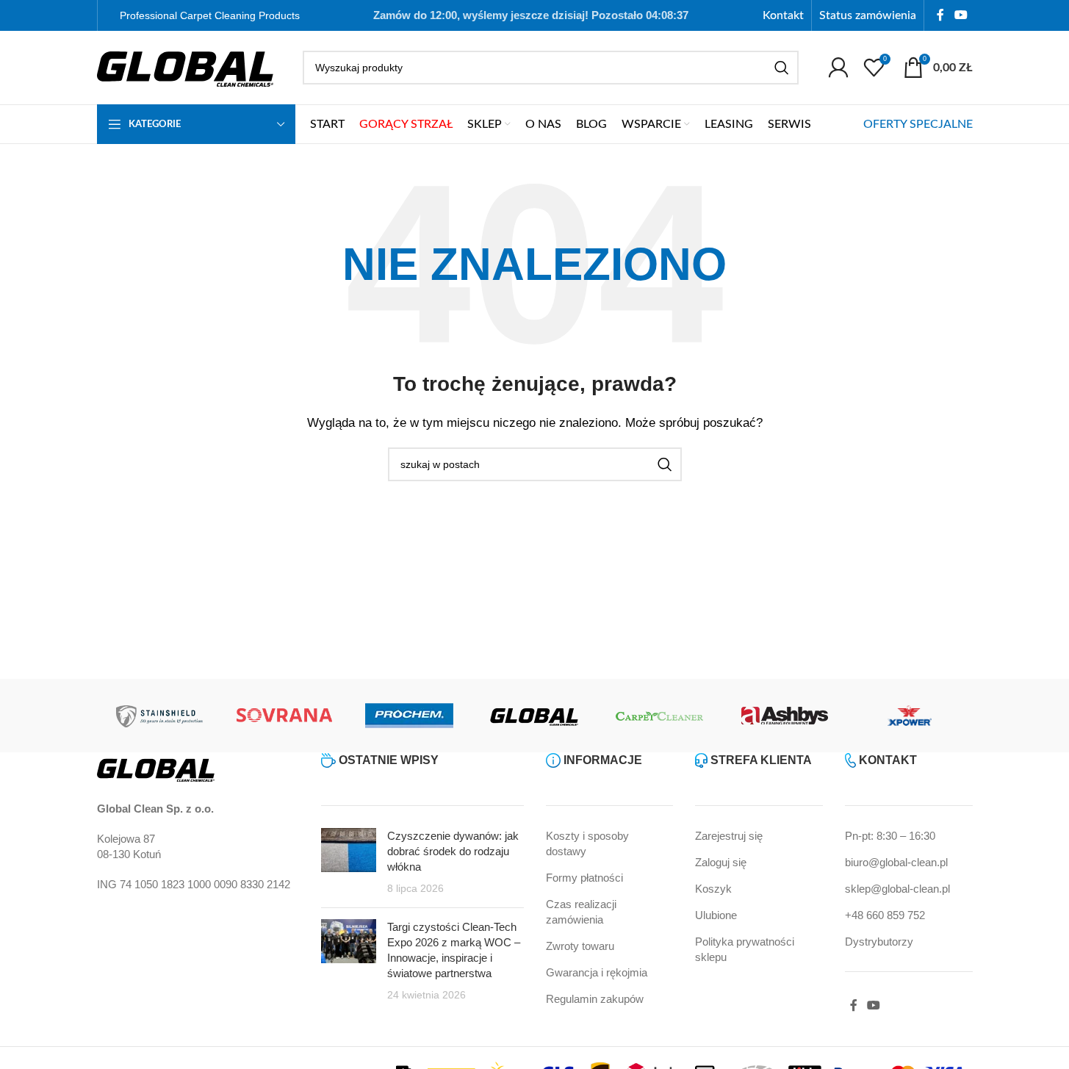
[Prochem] (409, 715)
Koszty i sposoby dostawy (587, 843)
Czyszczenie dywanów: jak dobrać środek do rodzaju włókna (453, 851)
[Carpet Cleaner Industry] (659, 715)
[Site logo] (185, 66)
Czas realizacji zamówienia (581, 912)
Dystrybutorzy (879, 941)
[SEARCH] (782, 67)
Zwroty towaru (580, 946)
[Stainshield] (159, 715)
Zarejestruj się (729, 835)
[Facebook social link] (940, 15)
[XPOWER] (909, 715)
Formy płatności (584, 877)
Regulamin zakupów (595, 999)
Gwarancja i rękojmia (596, 972)
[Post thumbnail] (348, 862)
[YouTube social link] (960, 15)
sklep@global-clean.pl (897, 888)
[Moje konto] (838, 67)
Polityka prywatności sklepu (744, 949)
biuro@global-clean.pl (896, 862)
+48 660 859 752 (885, 915)
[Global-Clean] (534, 715)
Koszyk (713, 888)
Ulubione (716, 915)
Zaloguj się (720, 862)
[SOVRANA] (284, 715)
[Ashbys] (784, 715)
